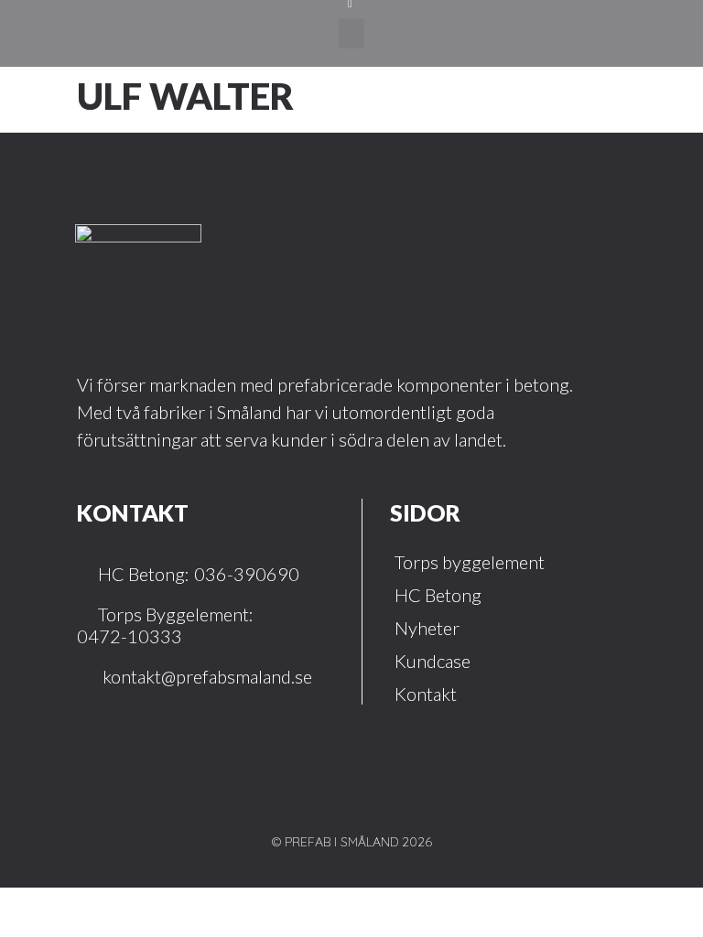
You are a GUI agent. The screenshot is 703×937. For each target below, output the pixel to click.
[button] (351, 33)
